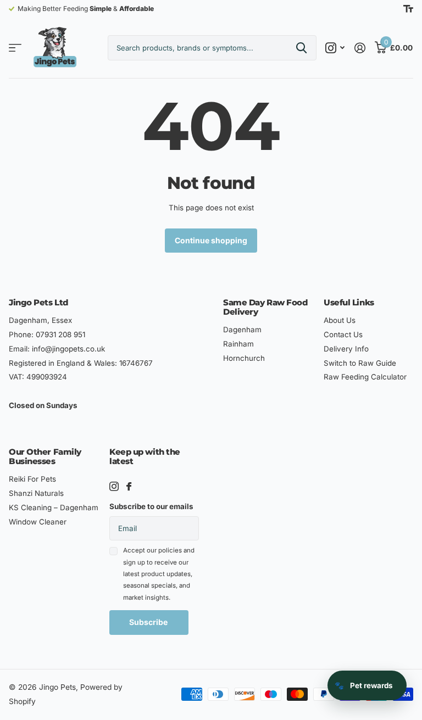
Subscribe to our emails (151, 506)
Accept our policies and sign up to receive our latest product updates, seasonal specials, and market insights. (159, 573)
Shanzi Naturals (36, 493)
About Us (340, 320)
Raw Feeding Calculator (365, 376)
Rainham (238, 343)
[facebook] (128, 486)
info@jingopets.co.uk (68, 348)
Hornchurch (244, 358)
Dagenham (242, 329)
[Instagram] (114, 486)
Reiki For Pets (32, 479)
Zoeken (301, 47)
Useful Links (349, 302)
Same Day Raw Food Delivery (265, 307)
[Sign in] (359, 48)
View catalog (15, 48)
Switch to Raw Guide (360, 363)
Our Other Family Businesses (45, 456)
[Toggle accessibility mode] (408, 8)
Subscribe (149, 622)
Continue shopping (211, 240)
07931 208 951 (60, 334)
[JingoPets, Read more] (335, 48)
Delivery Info (346, 348)
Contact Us (343, 334)
